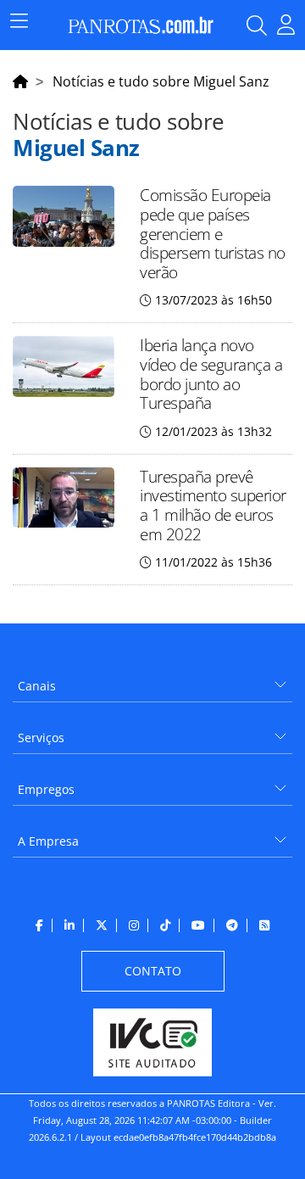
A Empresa (48, 841)
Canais (37, 686)
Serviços (41, 737)
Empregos (46, 789)
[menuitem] (152, 679)
